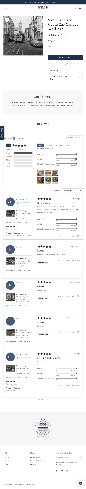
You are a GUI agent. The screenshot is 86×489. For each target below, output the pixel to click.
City (6, 461)
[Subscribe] (80, 458)
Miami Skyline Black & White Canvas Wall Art (23, 299)
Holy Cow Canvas (16, 484)
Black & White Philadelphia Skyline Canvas (22, 370)
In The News (35, 457)
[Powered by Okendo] (13, 138)
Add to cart (65, 57)
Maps (7, 457)
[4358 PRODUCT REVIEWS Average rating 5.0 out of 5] (8, 437)
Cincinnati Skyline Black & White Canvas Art (23, 215)
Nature (8, 464)
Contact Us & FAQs (38, 461)
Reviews (33, 464)
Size (49, 46)
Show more (41, 399)
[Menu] (6, 7)
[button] (71, 7)
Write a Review (74, 138)
